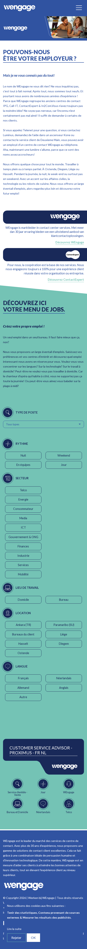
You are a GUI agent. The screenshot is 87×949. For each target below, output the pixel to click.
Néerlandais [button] (63, 678)
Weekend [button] (63, 455)
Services (23, 565)
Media (23, 518)
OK (33, 937)
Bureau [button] (63, 599)
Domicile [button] (23, 599)
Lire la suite (14, 929)
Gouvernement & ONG (23, 537)
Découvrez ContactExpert (66, 279)
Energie (23, 499)
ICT (23, 527)
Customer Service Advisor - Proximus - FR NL (41, 750)
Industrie (23, 555)
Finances (23, 546)
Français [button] (23, 678)
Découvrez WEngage (69, 242)
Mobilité (23, 574)
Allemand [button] (23, 687)
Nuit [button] (23, 455)
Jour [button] (64, 464)
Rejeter (16, 937)
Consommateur (23, 509)
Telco (23, 490)
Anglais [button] (63, 687)
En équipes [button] (23, 464)
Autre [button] (23, 697)
